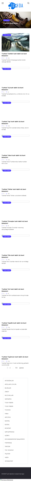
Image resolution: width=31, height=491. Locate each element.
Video (6, 413)
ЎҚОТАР (7, 454)
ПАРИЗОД (8, 443)
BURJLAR (8, 388)
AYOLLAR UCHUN (10, 384)
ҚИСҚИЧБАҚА (9, 432)
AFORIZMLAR (9, 380)
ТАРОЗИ (7, 446)
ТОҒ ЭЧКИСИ (9, 450)
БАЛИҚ (7, 421)
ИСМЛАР (8, 428)
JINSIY (7, 391)
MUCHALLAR (9, 395)
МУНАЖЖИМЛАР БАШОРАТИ (15, 439)
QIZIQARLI (8, 399)
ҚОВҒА (7, 435)
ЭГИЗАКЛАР (9, 461)
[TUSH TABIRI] (15, 50)
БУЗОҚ (7, 424)
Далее (21, 368)
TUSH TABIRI (9, 402)
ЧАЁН (7, 457)
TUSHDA (7, 410)
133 (16, 368)
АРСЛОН (8, 417)
